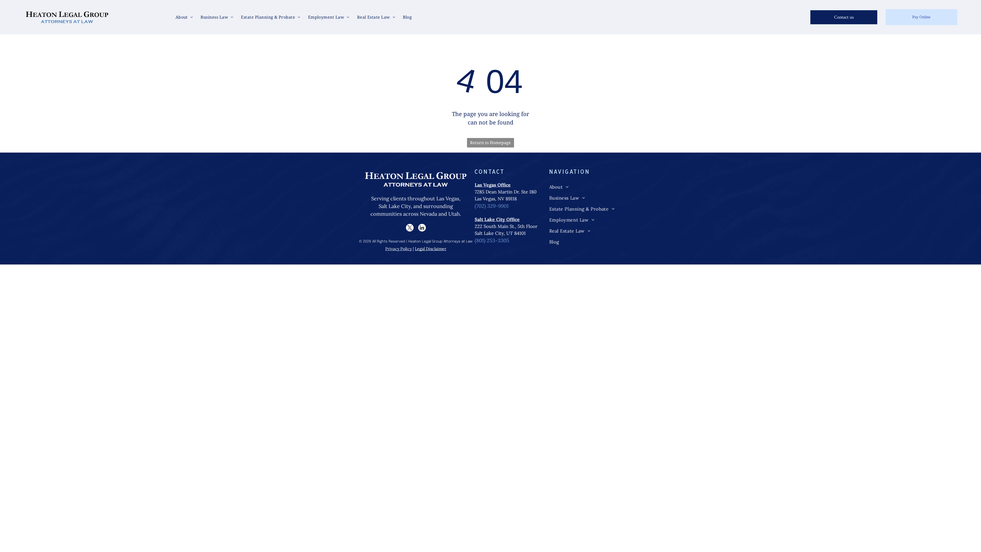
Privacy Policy (398, 248)
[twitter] (410, 228)
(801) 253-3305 (492, 240)
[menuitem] (184, 17)
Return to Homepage (490, 142)
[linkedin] (422, 228)
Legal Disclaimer (430, 248)
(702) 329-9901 (492, 206)
